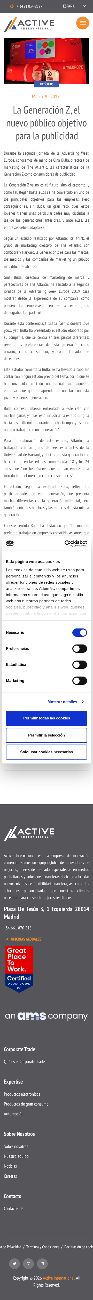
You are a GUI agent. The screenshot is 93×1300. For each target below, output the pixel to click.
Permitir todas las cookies (46, 718)
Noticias (10, 1166)
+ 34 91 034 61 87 (29, 6)
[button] (74, 6)
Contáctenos (13, 1208)
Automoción (14, 1114)
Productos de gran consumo (26, 1104)
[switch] (79, 648)
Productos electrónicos (22, 1094)
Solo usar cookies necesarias (46, 752)
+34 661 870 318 (18, 928)
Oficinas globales (26, 939)
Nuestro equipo (16, 1156)
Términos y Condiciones (42, 1246)
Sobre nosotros (16, 1146)
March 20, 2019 (46, 96)
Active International (58, 1278)
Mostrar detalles (62, 702)
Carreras (10, 1176)
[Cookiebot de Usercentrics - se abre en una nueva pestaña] (65, 543)
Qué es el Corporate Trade (24, 1061)
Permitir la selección (46, 735)
